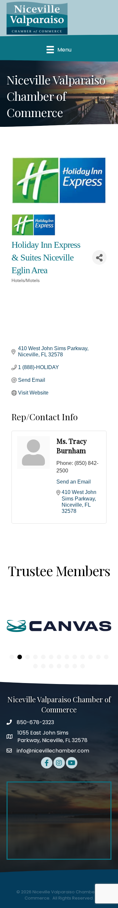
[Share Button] (99, 257)
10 (82, 657)
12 (98, 657)
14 (35, 666)
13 (106, 657)
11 (90, 657)
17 (59, 666)
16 (51, 666)
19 (74, 666)
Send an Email (73, 481)
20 (82, 666)
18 (67, 666)
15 (43, 666)
